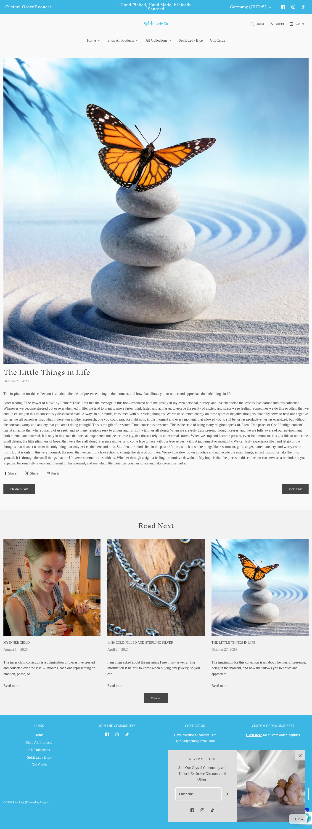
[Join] (227, 794)
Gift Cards (217, 40)
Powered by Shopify (37, 802)
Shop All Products (39, 742)
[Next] (197, 7)
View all (156, 698)
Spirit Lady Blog (191, 40)
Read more (11, 686)
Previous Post (19, 489)
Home (38, 735)
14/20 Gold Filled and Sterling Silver (140, 642)
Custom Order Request (28, 7)
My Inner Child (16, 642)
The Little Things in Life (233, 642)
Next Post (295, 489)
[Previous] (115, 7)
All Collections (39, 750)
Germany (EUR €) (248, 7)
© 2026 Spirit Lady (13, 802)
